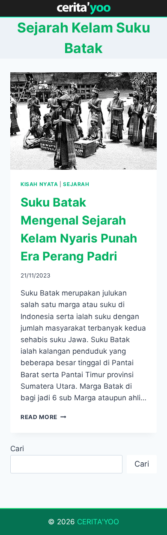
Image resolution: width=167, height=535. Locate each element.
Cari (17, 448)
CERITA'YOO (98, 521)
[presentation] (83, 121)
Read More (43, 417)
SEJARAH (76, 184)
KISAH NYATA (39, 184)
